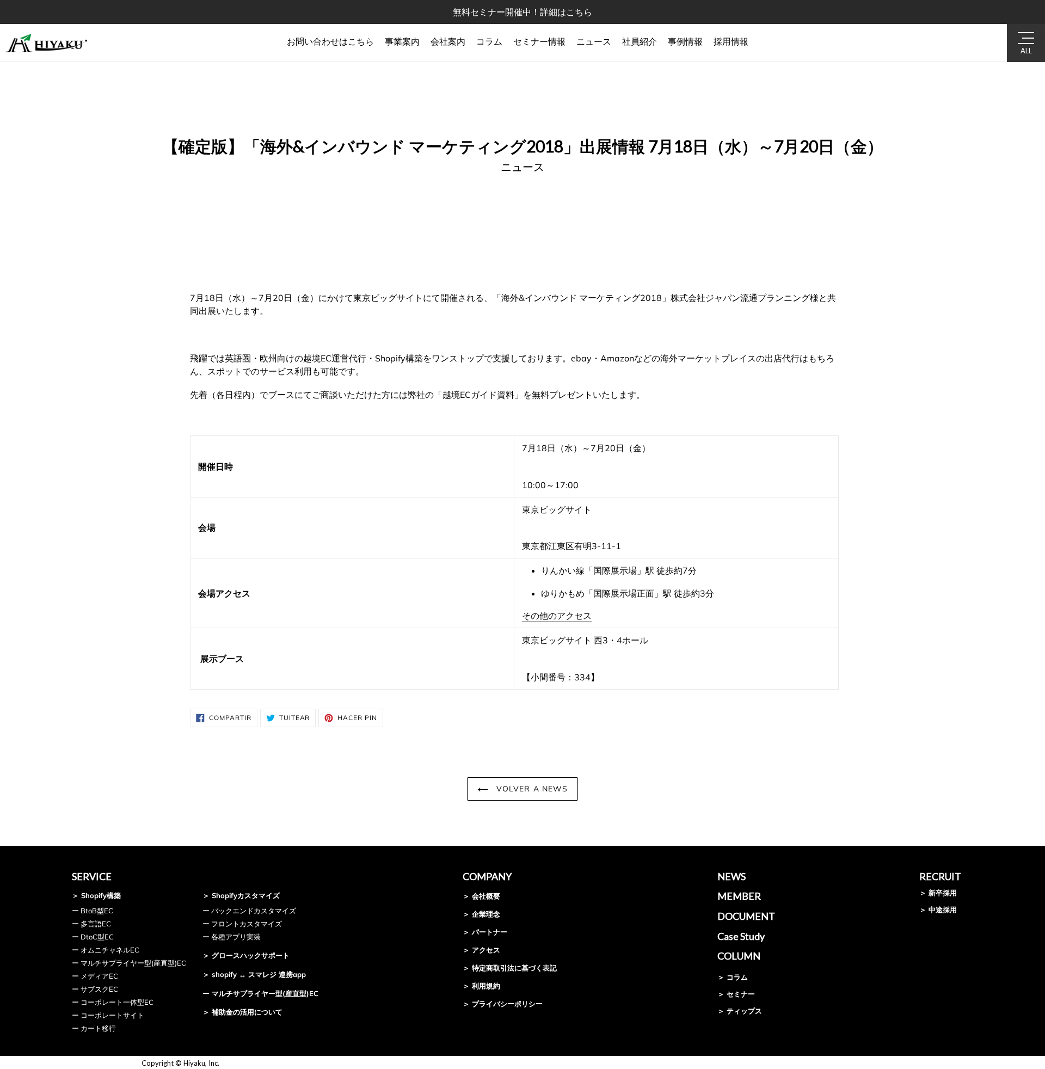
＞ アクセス (481, 949)
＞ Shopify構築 (96, 895)
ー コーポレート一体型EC (112, 1002)
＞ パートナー (485, 931)
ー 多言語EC (91, 923)
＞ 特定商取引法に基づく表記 (510, 967)
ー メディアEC (95, 976)
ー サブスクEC (95, 989)
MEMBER (739, 896)
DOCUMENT (746, 916)
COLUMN (738, 956)
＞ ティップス (739, 1010)
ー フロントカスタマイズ (242, 923)
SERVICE (92, 876)
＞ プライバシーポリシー (503, 1003)
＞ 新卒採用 (938, 892)
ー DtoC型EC (93, 936)
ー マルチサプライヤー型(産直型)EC (129, 963)
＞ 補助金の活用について (242, 1011)
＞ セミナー (736, 994)
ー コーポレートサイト (108, 1015)
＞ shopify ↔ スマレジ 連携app (254, 974)
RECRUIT (940, 876)
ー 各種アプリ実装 (231, 936)
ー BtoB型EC (92, 910)
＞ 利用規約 (481, 985)
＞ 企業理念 (481, 914)
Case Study (741, 936)
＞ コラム (732, 977)
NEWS (731, 876)
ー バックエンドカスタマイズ (249, 910)
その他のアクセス (557, 615)
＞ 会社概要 (481, 896)
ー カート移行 (94, 1028)
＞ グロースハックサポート (246, 955)
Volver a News (531, 789)
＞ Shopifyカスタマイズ (241, 895)
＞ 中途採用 (938, 909)
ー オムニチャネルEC (105, 949)
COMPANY (487, 876)
